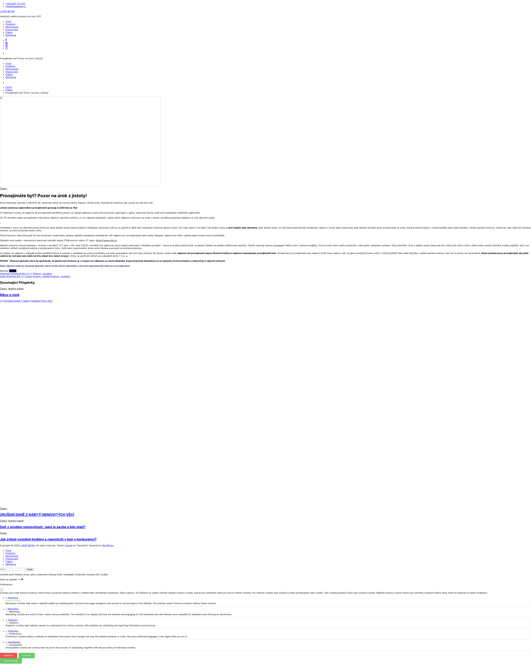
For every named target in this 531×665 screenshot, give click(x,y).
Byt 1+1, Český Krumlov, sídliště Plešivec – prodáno (35, 276)
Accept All (27, 655)
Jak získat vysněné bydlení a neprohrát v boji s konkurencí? (48, 539)
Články (9, 32)
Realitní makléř (16, 288)
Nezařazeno (14, 642)
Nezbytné (13, 597)
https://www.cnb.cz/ (106, 240)
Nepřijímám (8, 655)
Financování (12, 29)
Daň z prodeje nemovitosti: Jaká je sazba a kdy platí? (43, 527)
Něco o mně (9, 295)
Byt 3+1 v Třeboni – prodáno (26, 273)
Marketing (13, 608)
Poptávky (10, 24)
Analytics (12, 619)
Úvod (8, 21)
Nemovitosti (12, 26)
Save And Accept (11, 661)
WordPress (107, 545)
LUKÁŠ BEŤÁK (7, 11)
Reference (11, 35)
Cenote (68, 545)
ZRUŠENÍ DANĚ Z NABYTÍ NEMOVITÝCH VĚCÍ (37, 515)
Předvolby (13, 631)
